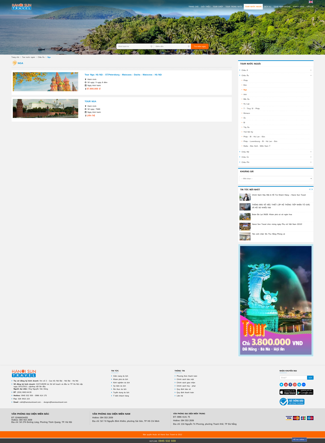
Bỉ (244, 123)
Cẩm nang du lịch (120, 376)
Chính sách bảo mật (185, 379)
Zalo (303, 384)
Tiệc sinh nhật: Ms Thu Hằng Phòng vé (268, 234)
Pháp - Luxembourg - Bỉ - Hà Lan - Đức (260, 141)
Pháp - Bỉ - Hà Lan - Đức (254, 137)
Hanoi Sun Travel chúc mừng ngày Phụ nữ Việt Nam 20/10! (277, 224)
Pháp (245, 80)
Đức (245, 85)
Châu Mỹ (245, 152)
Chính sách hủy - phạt (186, 386)
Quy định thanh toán (185, 392)
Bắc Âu (246, 99)
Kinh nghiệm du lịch (121, 383)
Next (312, 189)
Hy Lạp (246, 104)
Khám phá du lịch (120, 379)
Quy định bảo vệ (184, 389)
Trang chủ (15, 57)
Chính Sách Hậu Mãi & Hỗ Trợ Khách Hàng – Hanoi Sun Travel (279, 195)
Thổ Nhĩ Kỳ (248, 132)
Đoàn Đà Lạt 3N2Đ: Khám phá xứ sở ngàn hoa (272, 214)
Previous (309, 189)
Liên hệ (180, 396)
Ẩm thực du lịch (119, 389)
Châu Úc (245, 157)
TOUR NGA (90, 101)
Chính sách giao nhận (186, 383)
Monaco (246, 113)
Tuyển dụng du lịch (121, 392)
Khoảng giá (247, 171)
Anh (245, 94)
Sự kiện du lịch (119, 386)
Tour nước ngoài (28, 57)
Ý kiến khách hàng (121, 396)
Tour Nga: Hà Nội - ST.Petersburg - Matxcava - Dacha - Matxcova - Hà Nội (123, 74)
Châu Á (245, 70)
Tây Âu (246, 127)
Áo (244, 118)
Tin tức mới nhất (250, 190)
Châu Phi (245, 162)
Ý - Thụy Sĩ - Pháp (251, 108)
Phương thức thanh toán (187, 376)
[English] (310, 2)
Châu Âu (41, 57)
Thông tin (180, 371)
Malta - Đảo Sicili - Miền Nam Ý (256, 146)
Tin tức (115, 371)
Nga (245, 90)
